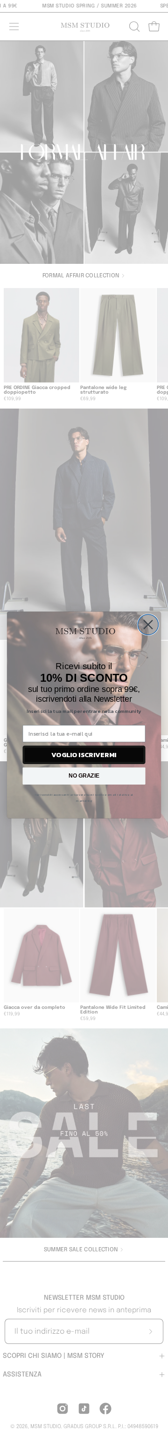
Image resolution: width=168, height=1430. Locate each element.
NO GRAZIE (84, 776)
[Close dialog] (148, 624)
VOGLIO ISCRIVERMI (84, 755)
